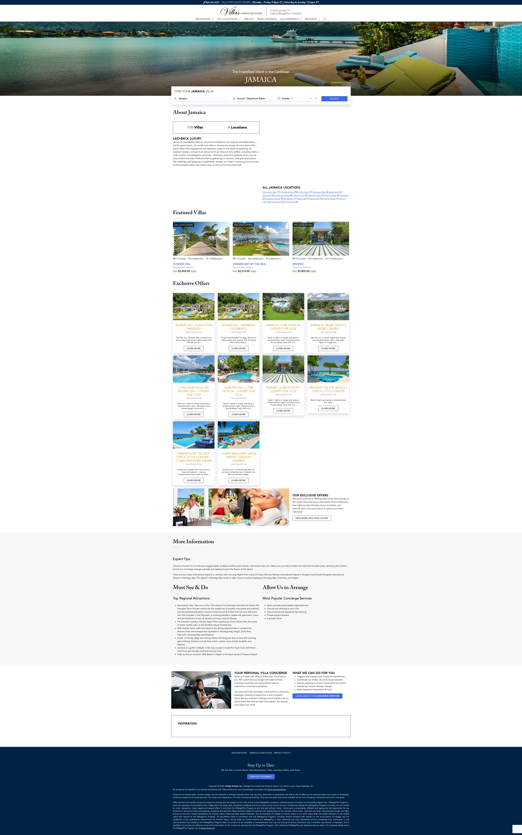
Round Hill (314, 198)
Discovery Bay (269, 192)
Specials (249, 19)
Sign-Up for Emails (261, 776)
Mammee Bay (314, 195)
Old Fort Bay (330, 195)
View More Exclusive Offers (311, 518)
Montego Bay (287, 192)
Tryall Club (276, 201)
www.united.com (208, 828)
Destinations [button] (203, 19)
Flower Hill (182, 264)
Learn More (194, 348)
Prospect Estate (272, 198)
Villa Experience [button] (289, 19)
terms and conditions (277, 789)
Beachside (334, 192)
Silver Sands (330, 198)
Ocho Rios (303, 192)
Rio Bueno (288, 198)
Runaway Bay (319, 192)
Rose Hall (301, 198)
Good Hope (298, 195)
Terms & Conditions (260, 752)
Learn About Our (317, 695)
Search (334, 98)
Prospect (344, 195)
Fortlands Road (282, 195)
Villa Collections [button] (227, 19)
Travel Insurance (267, 19)
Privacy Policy (282, 752)
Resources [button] (311, 19)
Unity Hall (290, 201)
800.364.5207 (212, 2)
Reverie (298, 264)
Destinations (239, 752)
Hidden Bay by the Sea (249, 264)
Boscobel (267, 195)
